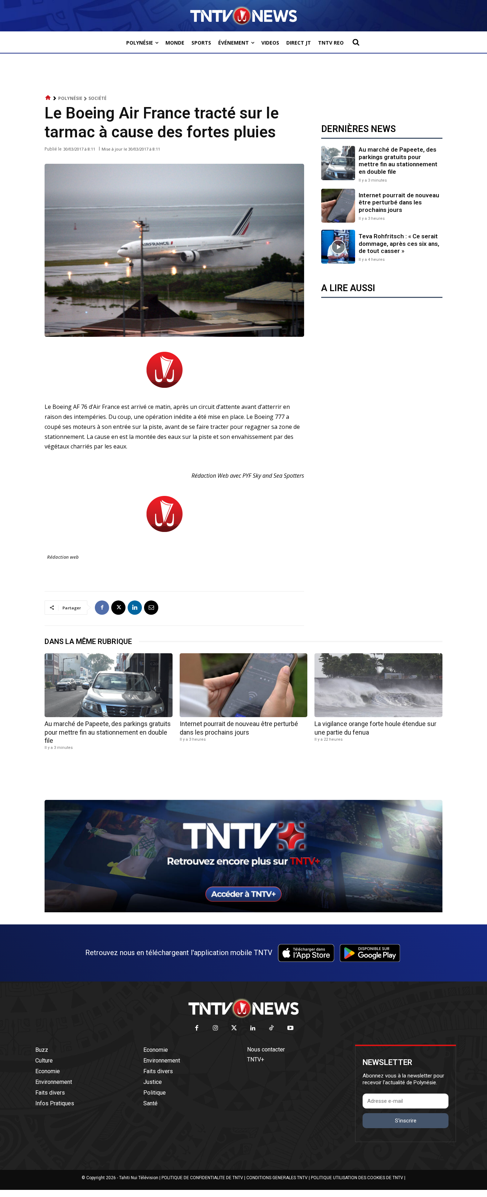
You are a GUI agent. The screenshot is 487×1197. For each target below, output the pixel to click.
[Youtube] (290, 1028)
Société (97, 98)
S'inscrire (405, 1120)
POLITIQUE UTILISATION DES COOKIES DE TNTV (357, 1177)
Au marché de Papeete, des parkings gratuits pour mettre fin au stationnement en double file (398, 160)
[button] (355, 42)
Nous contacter (266, 1049)
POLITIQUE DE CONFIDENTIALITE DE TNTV (202, 1177)
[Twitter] (234, 1028)
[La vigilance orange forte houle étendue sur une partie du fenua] (378, 685)
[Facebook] (102, 607)
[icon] (48, 98)
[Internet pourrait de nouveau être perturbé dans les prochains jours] (338, 206)
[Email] (151, 607)
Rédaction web (63, 557)
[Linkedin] (135, 607)
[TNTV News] (243, 1008)
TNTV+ (255, 1059)
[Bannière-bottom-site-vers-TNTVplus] (243, 910)
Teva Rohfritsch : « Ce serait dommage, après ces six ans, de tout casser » (399, 243)
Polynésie (70, 98)
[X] (118, 607)
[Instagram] (215, 1028)
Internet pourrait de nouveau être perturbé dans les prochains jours (399, 202)
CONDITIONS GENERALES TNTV (277, 1177)
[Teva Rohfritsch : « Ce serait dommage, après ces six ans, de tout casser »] (338, 247)
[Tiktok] (272, 1028)
